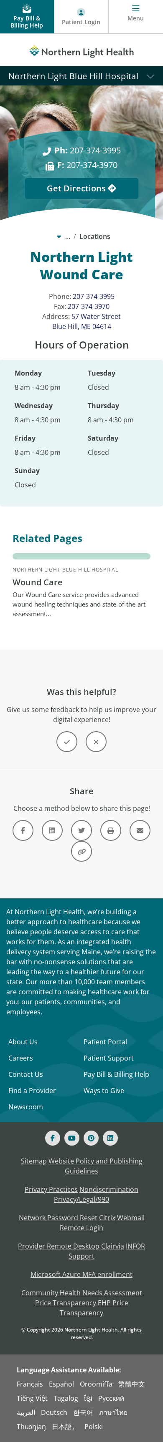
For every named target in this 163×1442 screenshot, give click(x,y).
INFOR (135, 1246)
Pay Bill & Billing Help (116, 1074)
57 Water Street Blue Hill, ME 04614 (86, 321)
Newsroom (25, 1106)
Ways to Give (104, 1090)
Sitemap (34, 1161)
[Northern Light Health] (81, 50)
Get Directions (77, 188)
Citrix (107, 1217)
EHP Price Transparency (94, 1307)
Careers (20, 1058)
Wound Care (38, 582)
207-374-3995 (87, 150)
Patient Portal (105, 1041)
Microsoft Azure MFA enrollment (81, 1274)
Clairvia (112, 1246)
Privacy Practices (51, 1189)
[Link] (23, 830)
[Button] (66, 741)
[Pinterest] (91, 1138)
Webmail (131, 1217)
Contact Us (25, 1074)
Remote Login (81, 1227)
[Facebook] (52, 1138)
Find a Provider (32, 1090)
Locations (94, 236)
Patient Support (109, 1058)
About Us (23, 1041)
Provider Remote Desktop (58, 1246)
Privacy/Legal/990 (81, 1199)
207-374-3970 (87, 165)
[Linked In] (110, 1138)
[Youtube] (71, 1138)
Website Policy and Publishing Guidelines (95, 1166)
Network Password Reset (58, 1217)
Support (81, 1256)
